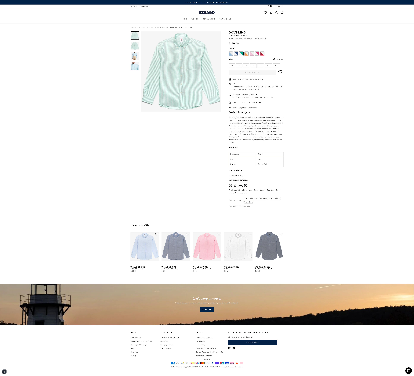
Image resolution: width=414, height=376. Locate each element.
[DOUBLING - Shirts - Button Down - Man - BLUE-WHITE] (236, 53)
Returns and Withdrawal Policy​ (141, 341)
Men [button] (185, 19)
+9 (145, 264)
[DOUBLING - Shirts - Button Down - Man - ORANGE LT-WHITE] (246, 53)
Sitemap (133, 356)
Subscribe (252, 342)
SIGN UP (207, 309)
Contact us (133, 6)
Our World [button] (225, 19)
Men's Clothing (156, 27)
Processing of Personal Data (206, 348)
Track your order (136, 337)
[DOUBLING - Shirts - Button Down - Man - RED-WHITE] (262, 53)
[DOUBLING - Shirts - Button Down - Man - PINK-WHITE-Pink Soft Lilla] (252, 53)
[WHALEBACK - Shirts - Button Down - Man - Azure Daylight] (135, 264)
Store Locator (144, 6)
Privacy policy (200, 341)
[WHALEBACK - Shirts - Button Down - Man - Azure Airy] (131, 264)
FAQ (132, 348)
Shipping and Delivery (138, 345)
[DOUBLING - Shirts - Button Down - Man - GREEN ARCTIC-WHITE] (241, 53)
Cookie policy (200, 345)
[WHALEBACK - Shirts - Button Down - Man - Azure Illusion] (138, 264)
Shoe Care (134, 352)
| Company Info (238, 367)
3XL (276, 66)
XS (232, 66)
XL (260, 66)
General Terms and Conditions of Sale (209, 352)
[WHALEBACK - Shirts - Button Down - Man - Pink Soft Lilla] (194, 264)
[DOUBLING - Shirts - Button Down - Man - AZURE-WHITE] (231, 53)
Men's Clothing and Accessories (140, 27)
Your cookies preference (204, 337)
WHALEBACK (138, 267)
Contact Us (164, 341)
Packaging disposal (167, 345)
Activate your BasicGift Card (170, 337)
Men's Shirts (165, 27)
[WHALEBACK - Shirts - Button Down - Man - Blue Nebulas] (163, 264)
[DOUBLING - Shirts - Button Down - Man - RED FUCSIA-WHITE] (257, 53)
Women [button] (195, 19)
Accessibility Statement (204, 356)
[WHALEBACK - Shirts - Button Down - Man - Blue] (142, 264)
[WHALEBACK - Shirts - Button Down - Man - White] (225, 264)
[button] (4, 371)
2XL (268, 66)
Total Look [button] (209, 19)
